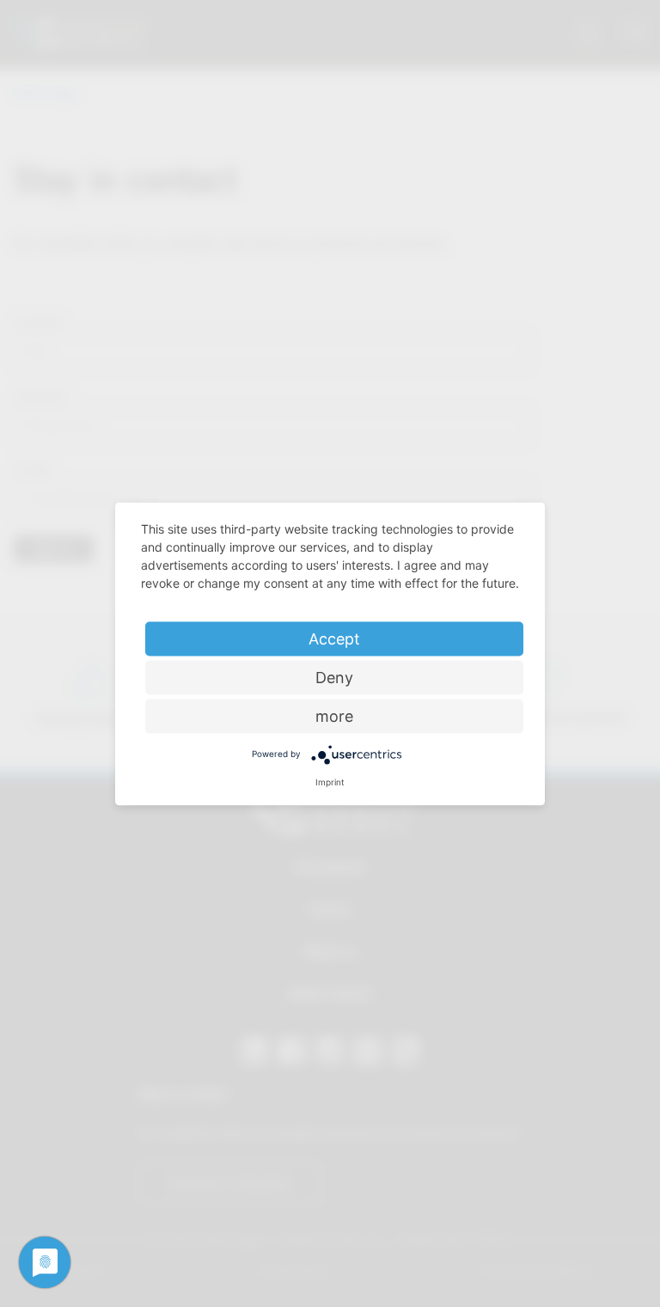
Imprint (330, 781)
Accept (334, 638)
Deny (334, 677)
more (334, 715)
